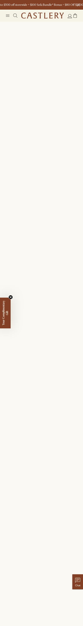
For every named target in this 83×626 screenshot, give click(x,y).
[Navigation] (7, 15)
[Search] (15, 15)
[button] (75, 15)
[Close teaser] (11, 297)
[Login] (69, 16)
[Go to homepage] (42, 15)
